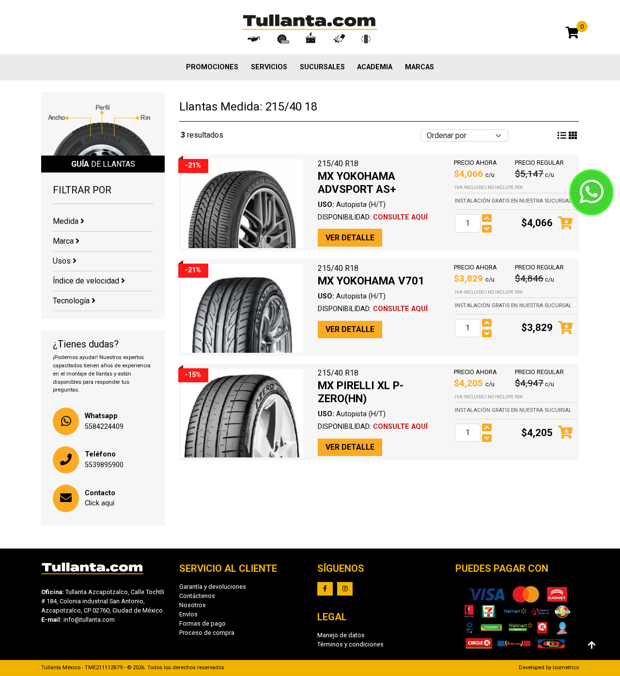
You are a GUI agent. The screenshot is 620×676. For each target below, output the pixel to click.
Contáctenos (197, 595)
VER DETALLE (350, 237)
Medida (66, 221)
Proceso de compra (206, 632)
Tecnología (72, 300)
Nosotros (192, 605)
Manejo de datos (341, 635)
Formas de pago (202, 623)
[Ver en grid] (562, 135)
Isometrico (566, 667)
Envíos (188, 614)
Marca (64, 241)
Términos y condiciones (350, 644)
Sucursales (322, 67)
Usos (63, 261)
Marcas (419, 67)
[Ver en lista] (573, 135)
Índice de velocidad (87, 280)
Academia (374, 67)
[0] (572, 34)
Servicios (269, 67)
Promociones (212, 67)
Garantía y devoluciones (212, 586)
